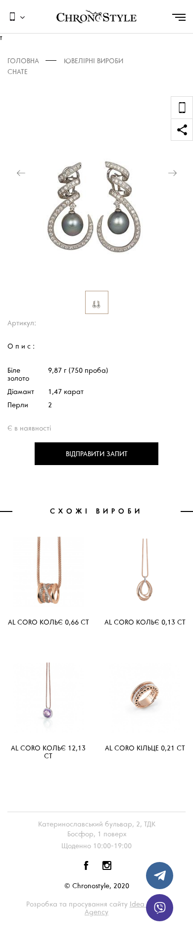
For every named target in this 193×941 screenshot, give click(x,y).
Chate (17, 72)
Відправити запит (97, 453)
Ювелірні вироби (93, 61)
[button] (20, 173)
